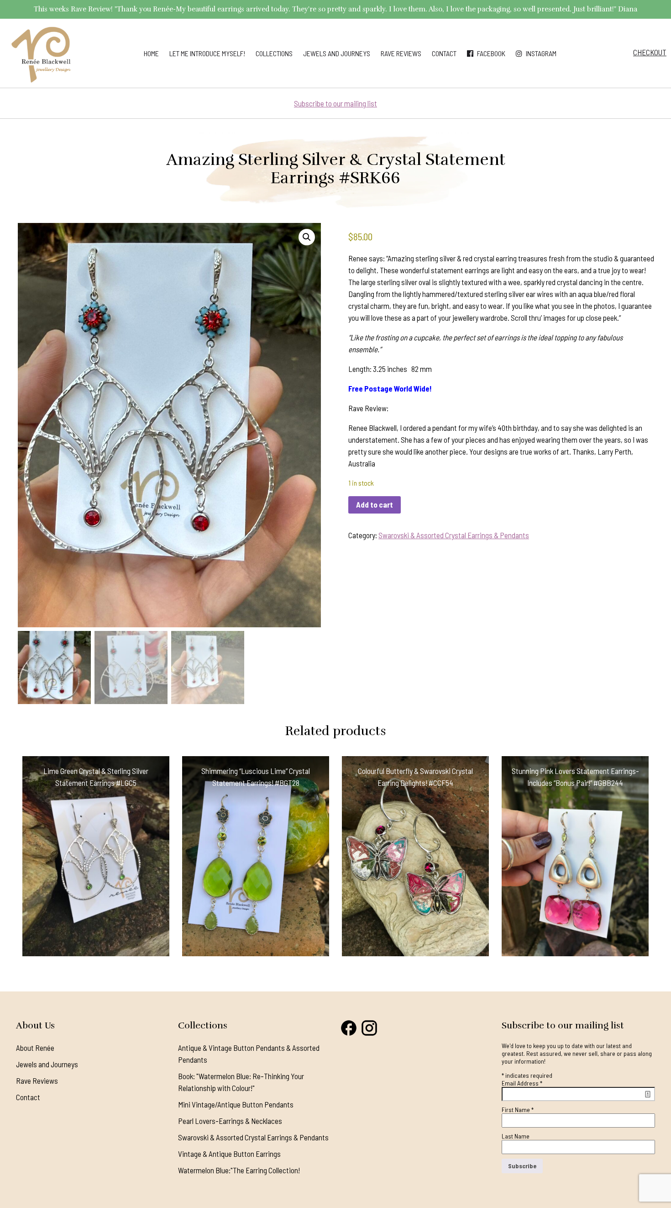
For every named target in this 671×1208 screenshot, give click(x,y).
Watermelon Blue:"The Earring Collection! (239, 1170)
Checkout (649, 52)
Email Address (522, 1083)
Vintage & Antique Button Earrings (229, 1153)
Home (151, 53)
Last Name (515, 1136)
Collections (274, 53)
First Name (518, 1109)
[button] (307, 237)
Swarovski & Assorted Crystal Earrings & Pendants (453, 535)
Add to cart (374, 504)
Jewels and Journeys (336, 53)
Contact (444, 53)
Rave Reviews (401, 53)
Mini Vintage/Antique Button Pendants (236, 1104)
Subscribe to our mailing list (335, 103)
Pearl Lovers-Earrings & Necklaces (230, 1120)
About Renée (35, 1047)
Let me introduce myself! (207, 53)
